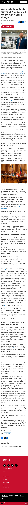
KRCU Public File (6, 482)
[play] (2, 503)
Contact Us (5, 479)
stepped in (4, 269)
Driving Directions (6, 473)
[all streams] (26, 503)
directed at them (17, 348)
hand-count (14, 101)
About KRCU (5, 471)
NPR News (8, 433)
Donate (24, 2)
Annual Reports (6, 476)
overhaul (3, 203)
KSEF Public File (6, 485)
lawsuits (6, 305)
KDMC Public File (6, 487)
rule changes (20, 73)
